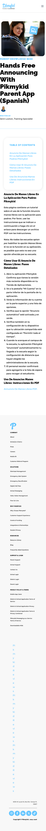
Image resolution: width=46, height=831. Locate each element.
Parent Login (14, 584)
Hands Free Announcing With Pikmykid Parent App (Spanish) (19, 83)
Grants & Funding (16, 520)
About (12, 437)
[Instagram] (11, 813)
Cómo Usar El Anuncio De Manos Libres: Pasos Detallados (23, 168)
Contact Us (13, 569)
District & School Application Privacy (22, 606)
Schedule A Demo (16, 442)
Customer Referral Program (19, 461)
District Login (14, 579)
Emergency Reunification (18, 481)
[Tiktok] (34, 813)
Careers (12, 451)
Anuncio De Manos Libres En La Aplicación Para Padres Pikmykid (23, 156)
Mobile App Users (16, 594)
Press (12, 447)
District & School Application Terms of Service (22, 600)
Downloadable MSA (16, 625)
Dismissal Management (18, 471)
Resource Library (15, 540)
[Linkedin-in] (23, 813)
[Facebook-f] (17, 813)
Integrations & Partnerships (19, 525)
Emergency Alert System (18, 476)
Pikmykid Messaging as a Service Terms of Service (21, 620)
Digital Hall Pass (15, 486)
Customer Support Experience (20, 515)
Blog (11, 545)
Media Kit (13, 456)
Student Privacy (15, 530)
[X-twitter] (28, 813)
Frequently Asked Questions (19, 550)
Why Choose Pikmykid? (18, 510)
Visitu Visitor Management (19, 496)
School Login (14, 574)
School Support (15, 565)
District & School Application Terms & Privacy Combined (22, 612)
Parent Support (15, 560)
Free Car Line (14, 500)
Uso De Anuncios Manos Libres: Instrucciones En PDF (22, 179)
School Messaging (16, 491)
